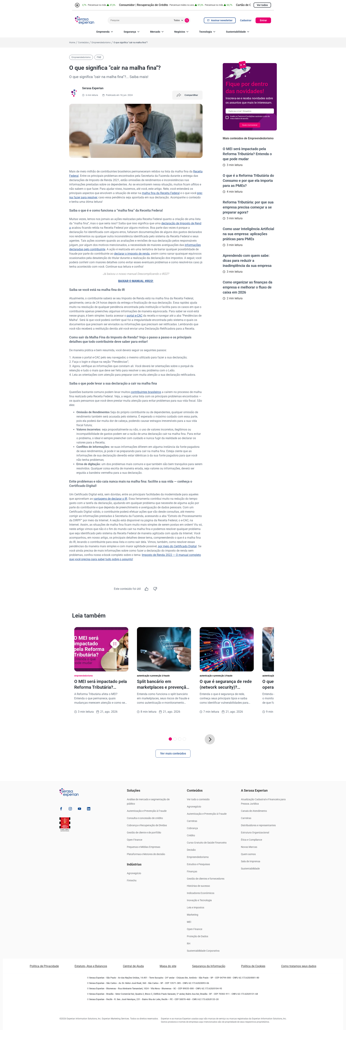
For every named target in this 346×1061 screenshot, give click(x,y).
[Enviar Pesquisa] (187, 20)
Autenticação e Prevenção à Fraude (147, 810)
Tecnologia (205, 31)
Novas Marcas (249, 846)
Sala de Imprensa (250, 861)
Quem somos (248, 854)
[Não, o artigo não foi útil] (155, 589)
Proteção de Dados (197, 936)
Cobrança (192, 828)
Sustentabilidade (236, 31)
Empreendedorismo (198, 857)
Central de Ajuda (133, 966)
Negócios (179, 31)
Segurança (130, 31)
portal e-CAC (134, 315)
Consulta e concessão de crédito (145, 818)
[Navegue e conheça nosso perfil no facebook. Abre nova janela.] (61, 809)
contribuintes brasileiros (146, 392)
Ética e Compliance (251, 839)
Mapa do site (168, 966)
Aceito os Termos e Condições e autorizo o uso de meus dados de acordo (250, 117)
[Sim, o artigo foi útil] (146, 589)
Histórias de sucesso (198, 885)
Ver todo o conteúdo (198, 799)
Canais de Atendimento (254, 810)
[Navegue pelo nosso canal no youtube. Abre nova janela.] (79, 809)
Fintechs (131, 880)
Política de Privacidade (44, 966)
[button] (210, 739)
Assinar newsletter (221, 20)
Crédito (191, 835)
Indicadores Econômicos (200, 893)
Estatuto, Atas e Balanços (91, 966)
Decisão (191, 849)
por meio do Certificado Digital (177, 546)
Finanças (192, 871)
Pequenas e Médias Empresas (143, 846)
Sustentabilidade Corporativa (203, 950)
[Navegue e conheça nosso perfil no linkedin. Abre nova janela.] (88, 809)
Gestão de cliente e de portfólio (144, 832)
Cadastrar (245, 20)
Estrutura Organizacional (255, 832)
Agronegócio (134, 873)
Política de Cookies (253, 966)
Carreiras (192, 821)
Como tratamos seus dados (298, 966)
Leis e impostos (195, 907)
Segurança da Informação (208, 966)
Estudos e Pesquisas (198, 864)
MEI (189, 921)
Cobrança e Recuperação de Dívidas (147, 825)
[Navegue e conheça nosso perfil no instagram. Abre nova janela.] (70, 809)
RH (188, 943)
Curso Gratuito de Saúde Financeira (207, 842)
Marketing (192, 914)
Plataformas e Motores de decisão (146, 854)
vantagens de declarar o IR (110, 498)
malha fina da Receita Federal (161, 193)
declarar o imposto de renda (132, 253)
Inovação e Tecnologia (199, 900)
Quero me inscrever (249, 125)
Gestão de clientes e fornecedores (205, 878)
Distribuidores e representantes (258, 825)
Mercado (155, 31)
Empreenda (103, 31)
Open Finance (134, 839)
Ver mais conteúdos (173, 753)
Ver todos (262, 5)
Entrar (263, 20)
